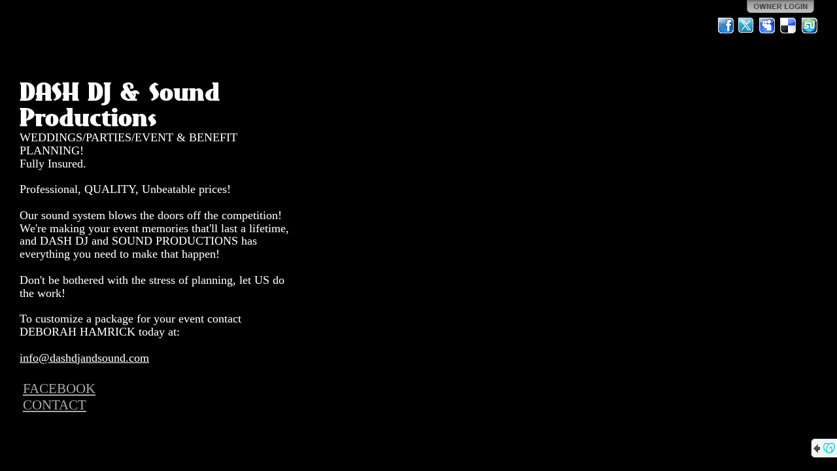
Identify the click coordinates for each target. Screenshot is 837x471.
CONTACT (54, 405)
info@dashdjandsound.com (84, 357)
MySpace (768, 25)
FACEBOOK (59, 388)
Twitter (747, 25)
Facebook (726, 25)
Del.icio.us (788, 25)
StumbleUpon (809, 25)
